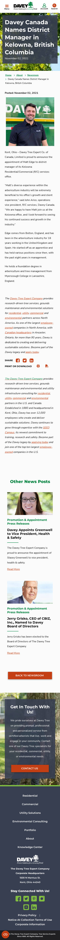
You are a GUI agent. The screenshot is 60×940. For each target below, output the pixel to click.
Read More (13, 569)
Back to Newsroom (30, 675)
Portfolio (30, 830)
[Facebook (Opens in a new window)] (18, 898)
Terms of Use (43, 919)
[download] (45, 366)
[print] (36, 366)
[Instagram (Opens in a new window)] (42, 898)
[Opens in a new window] (16, 360)
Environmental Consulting (30, 821)
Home (8, 75)
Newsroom (33, 75)
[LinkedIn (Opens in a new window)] (34, 906)
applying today (39, 442)
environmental (39, 398)
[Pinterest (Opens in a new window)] (34, 898)
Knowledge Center (30, 847)
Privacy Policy (27, 915)
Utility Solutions (30, 812)
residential (44, 393)
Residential (30, 795)
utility (8, 398)
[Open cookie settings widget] (5, 934)
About (19, 75)
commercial (19, 398)
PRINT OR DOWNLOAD (18, 366)
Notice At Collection (21, 919)
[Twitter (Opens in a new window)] (26, 898)
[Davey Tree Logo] (30, 859)
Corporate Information (30, 924)
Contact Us (29, 768)
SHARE (9, 360)
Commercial (30, 804)
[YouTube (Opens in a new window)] (26, 906)
